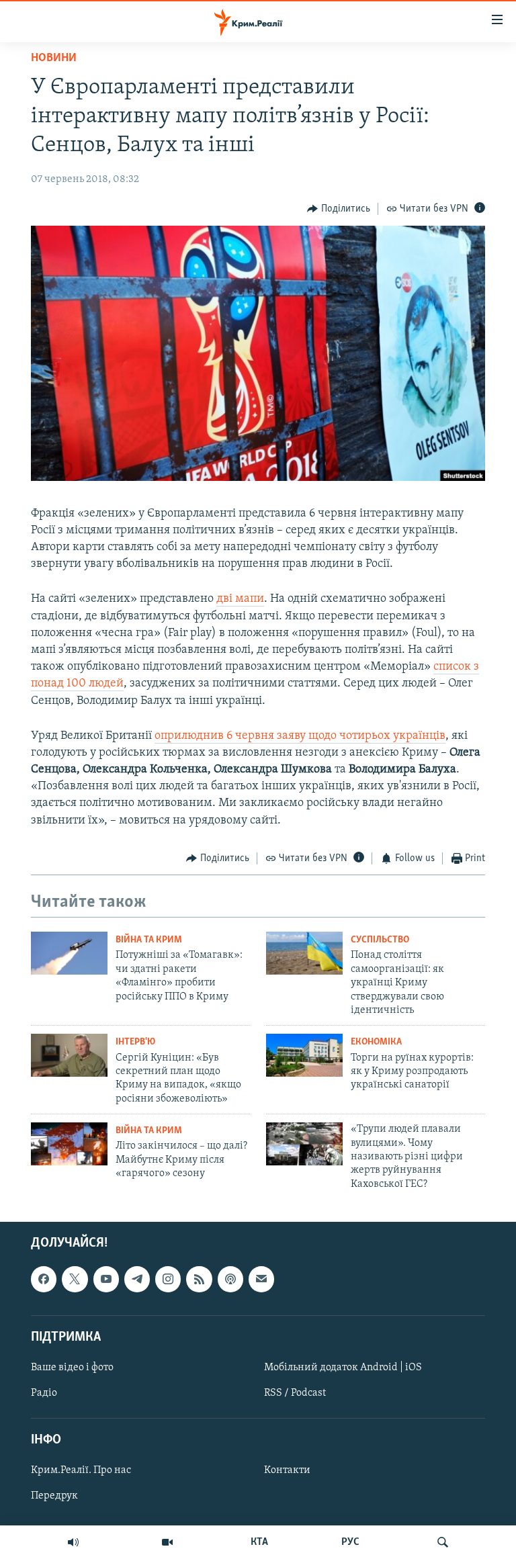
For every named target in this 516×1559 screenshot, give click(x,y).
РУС (350, 1542)
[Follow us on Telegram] (137, 1279)
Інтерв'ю (135, 1042)
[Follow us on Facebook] (43, 1279)
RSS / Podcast (295, 1393)
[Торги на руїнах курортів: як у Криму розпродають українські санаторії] (304, 1055)
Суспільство (380, 940)
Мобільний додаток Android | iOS (343, 1367)
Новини (54, 58)
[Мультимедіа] (167, 1542)
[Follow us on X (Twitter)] (74, 1279)
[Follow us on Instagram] (168, 1279)
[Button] (338, 209)
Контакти (287, 1470)
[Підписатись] (261, 1279)
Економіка (376, 1042)
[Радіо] (73, 1542)
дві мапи (240, 599)
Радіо (44, 1393)
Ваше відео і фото (72, 1367)
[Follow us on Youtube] (106, 1279)
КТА (259, 1542)
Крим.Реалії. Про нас (81, 1470)
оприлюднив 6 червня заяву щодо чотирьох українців (300, 736)
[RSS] (199, 1279)
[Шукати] (443, 1542)
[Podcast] (230, 1279)
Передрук (54, 1496)
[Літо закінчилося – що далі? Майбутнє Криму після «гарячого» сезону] (69, 1143)
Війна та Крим (149, 940)
